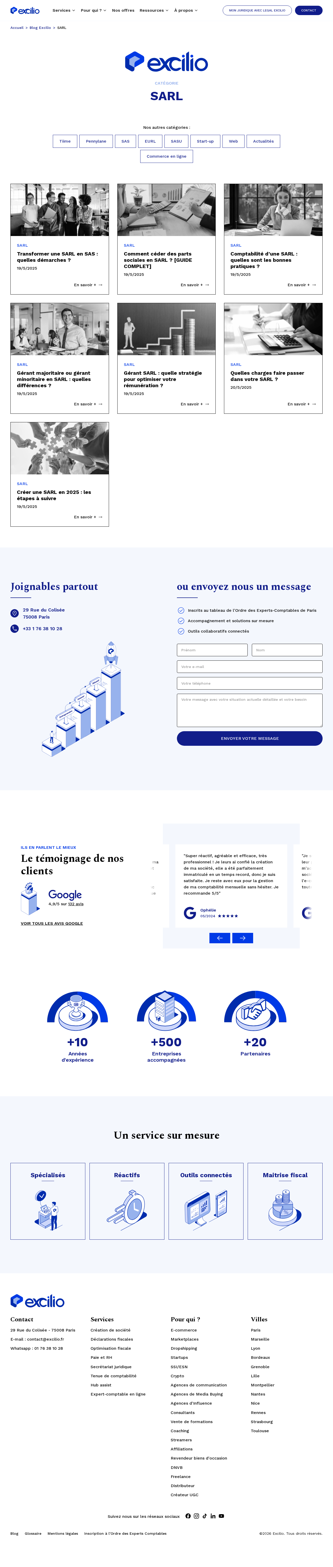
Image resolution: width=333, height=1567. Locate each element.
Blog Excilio (40, 28)
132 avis (76, 903)
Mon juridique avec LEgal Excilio (257, 10)
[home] (25, 10)
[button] (64, 10)
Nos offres (123, 10)
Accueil (16, 28)
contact (308, 10)
